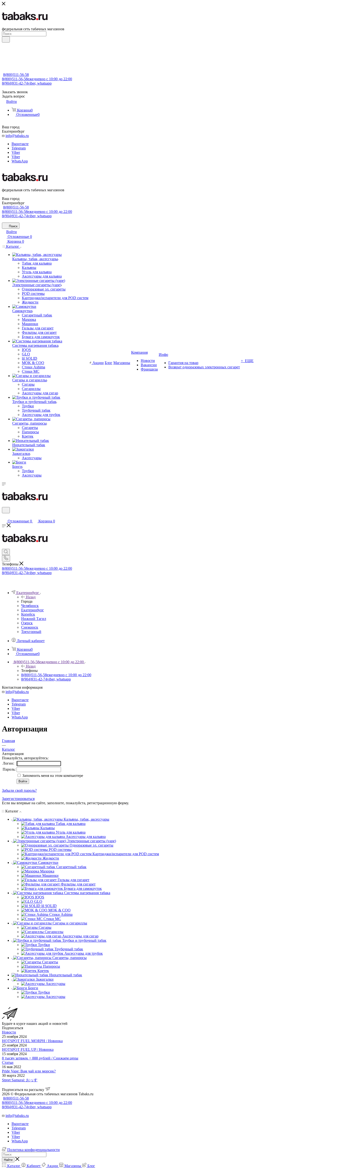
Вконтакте (20, 144)
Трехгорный (31, 632)
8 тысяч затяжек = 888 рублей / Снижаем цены (40, 1058)
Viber (16, 152)
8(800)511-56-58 (16, 75)
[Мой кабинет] (4, 516)
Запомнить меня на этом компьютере (52, 776)
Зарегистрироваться (18, 799)
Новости (9, 1032)
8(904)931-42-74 (27, 83)
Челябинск (30, 606)
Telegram (19, 148)
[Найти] (6, 39)
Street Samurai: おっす (19, 1080)
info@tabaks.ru (17, 136)
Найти (8, 1160)
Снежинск (29, 627)
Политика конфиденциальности (33, 1150)
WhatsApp (20, 161)
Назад (31, 597)
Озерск (27, 623)
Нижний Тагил (33, 619)
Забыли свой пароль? (19, 790)
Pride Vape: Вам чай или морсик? (29, 1071)
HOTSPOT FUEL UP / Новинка (28, 1049)
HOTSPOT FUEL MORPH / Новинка (32, 1041)
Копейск (28, 614)
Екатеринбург (32, 610)
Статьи (7, 1062)
